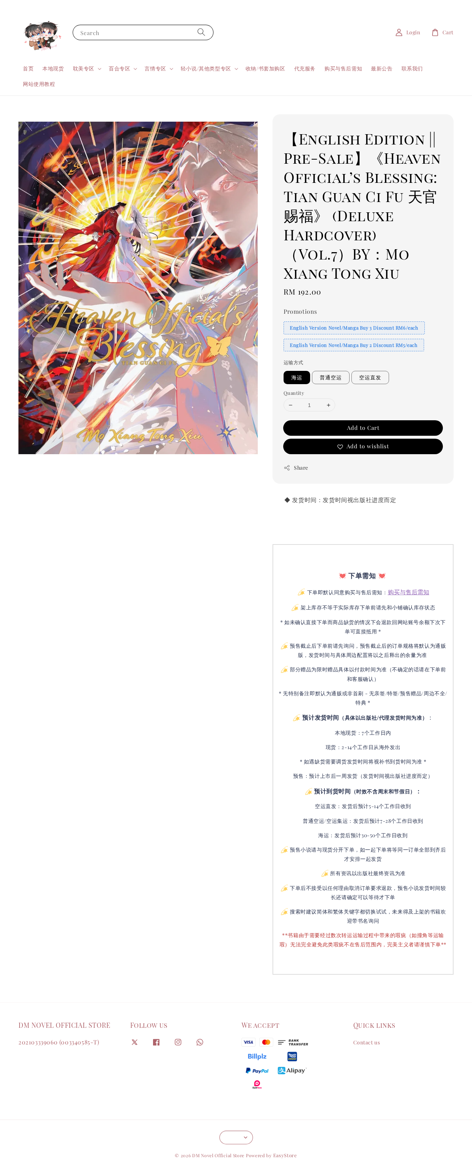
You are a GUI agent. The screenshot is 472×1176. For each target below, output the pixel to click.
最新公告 (381, 68)
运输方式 (293, 362)
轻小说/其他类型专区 (206, 68)
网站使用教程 (39, 83)
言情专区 (155, 68)
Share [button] (301, 467)
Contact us (366, 1042)
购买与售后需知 (343, 68)
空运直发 (370, 377)
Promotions (300, 311)
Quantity (294, 393)
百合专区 (119, 68)
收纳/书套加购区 (265, 68)
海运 (296, 377)
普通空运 (331, 377)
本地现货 (53, 68)
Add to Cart (363, 427)
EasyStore (285, 1155)
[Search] (201, 32)
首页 (28, 68)
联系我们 (412, 68)
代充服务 (305, 68)
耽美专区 (83, 68)
